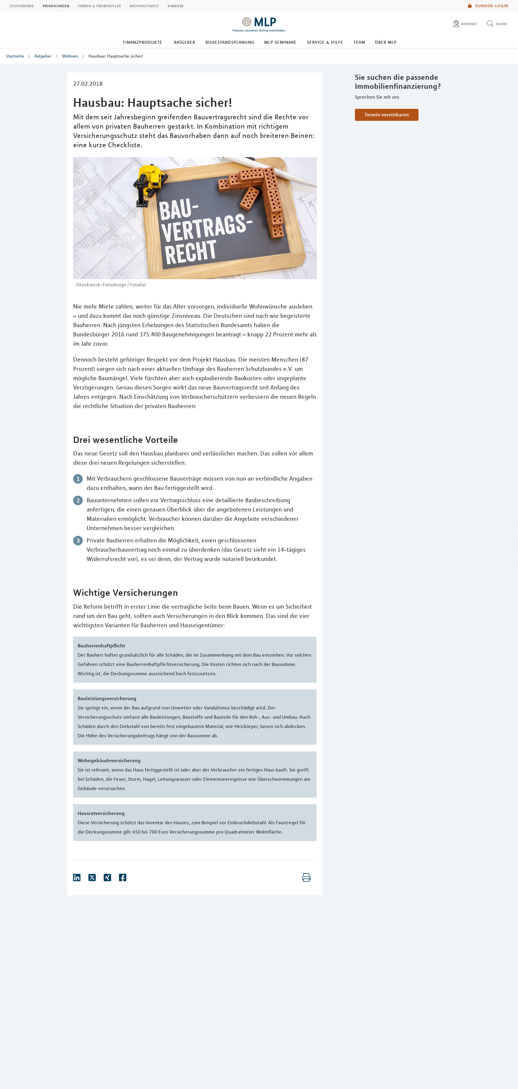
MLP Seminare (280, 42)
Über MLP (386, 42)
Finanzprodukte (142, 42)
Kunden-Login (491, 5)
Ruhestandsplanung (230, 42)
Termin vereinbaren (387, 115)
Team (359, 42)
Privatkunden (56, 5)
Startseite (15, 56)
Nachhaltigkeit (144, 5)
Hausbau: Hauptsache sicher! (115, 56)
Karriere (176, 5)
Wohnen (70, 56)
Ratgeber (184, 42)
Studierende (22, 5)
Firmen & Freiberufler (99, 5)
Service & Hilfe (325, 42)
